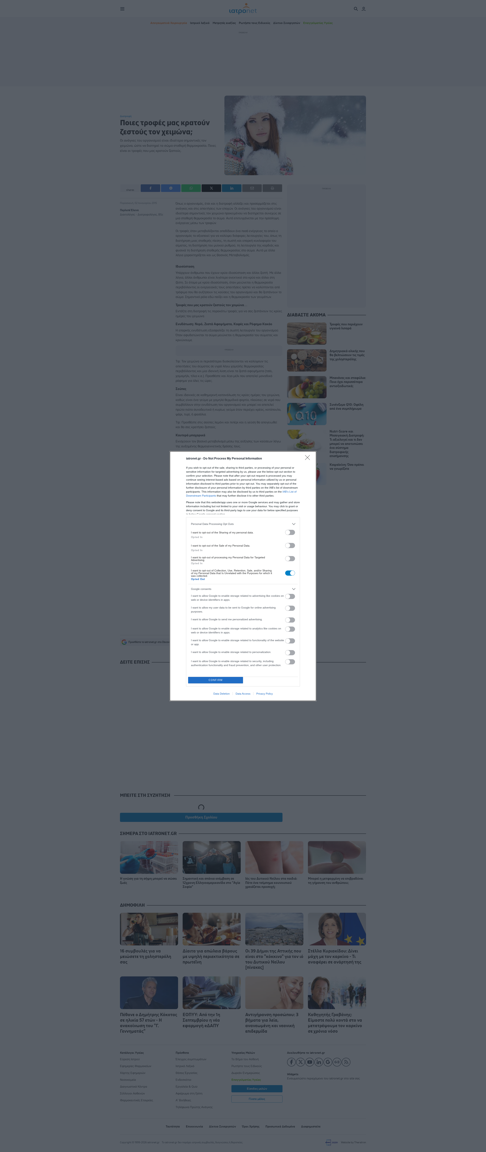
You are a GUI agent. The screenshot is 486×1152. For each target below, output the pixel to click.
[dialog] (243, 576)
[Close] (308, 458)
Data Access (243, 693)
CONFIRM (216, 680)
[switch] (290, 532)
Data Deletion (221, 693)
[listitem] (243, 524)
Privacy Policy (264, 693)
